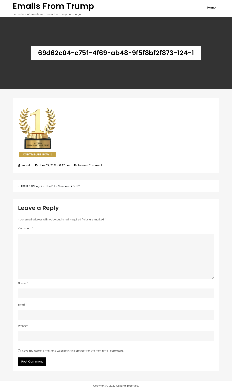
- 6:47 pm (54, 165)
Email (22, 304)
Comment (26, 228)
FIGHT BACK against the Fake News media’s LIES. (51, 186)
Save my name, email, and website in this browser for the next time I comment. (73, 350)
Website (23, 326)
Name (23, 283)
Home (211, 7)
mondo (26, 165)
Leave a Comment (90, 165)
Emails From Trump (53, 6)
